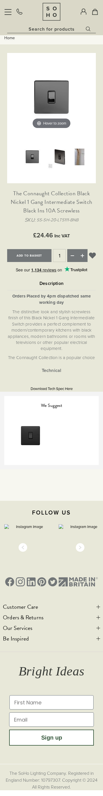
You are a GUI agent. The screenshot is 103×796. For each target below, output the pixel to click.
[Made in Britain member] (78, 581)
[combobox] (51, 29)
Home (9, 38)
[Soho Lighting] (51, 11)
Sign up (51, 737)
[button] (23, 547)
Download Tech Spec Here (52, 388)
